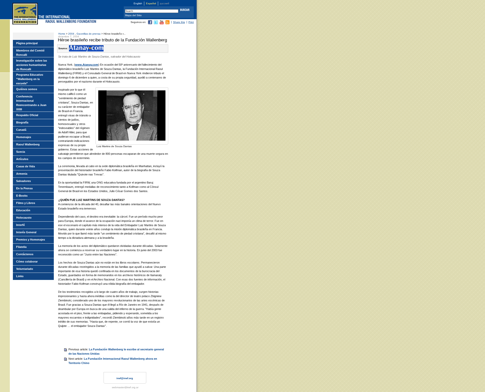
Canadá (21, 129)
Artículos (22, 159)
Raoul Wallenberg (28, 144)
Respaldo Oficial (27, 115)
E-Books (22, 195)
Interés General (26, 232)
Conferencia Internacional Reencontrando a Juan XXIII (31, 103)
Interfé (20, 224)
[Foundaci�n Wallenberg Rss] (167, 23)
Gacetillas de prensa (89, 33)
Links (19, 276)
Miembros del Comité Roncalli (30, 52)
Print (191, 22)
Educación (23, 210)
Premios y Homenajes (30, 239)
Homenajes (23, 137)
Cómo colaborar (27, 261)
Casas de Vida (25, 166)
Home (61, 33)
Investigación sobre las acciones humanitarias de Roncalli (31, 65)
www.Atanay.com (86, 64)
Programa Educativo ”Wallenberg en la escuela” (29, 79)
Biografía (22, 122)
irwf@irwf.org (124, 378)
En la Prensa (24, 188)
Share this (179, 22)
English (138, 3)
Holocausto (24, 217)
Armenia (21, 173)
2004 (71, 33)
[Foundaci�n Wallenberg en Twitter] (156, 23)
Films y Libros (25, 202)
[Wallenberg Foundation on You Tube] (162, 23)
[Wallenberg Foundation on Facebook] (150, 23)
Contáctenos (24, 254)
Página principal (27, 43)
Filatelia (21, 246)
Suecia (20, 151)
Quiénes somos (26, 89)
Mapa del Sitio (133, 15)
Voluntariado (24, 268)
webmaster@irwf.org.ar (125, 387)
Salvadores (23, 180)
